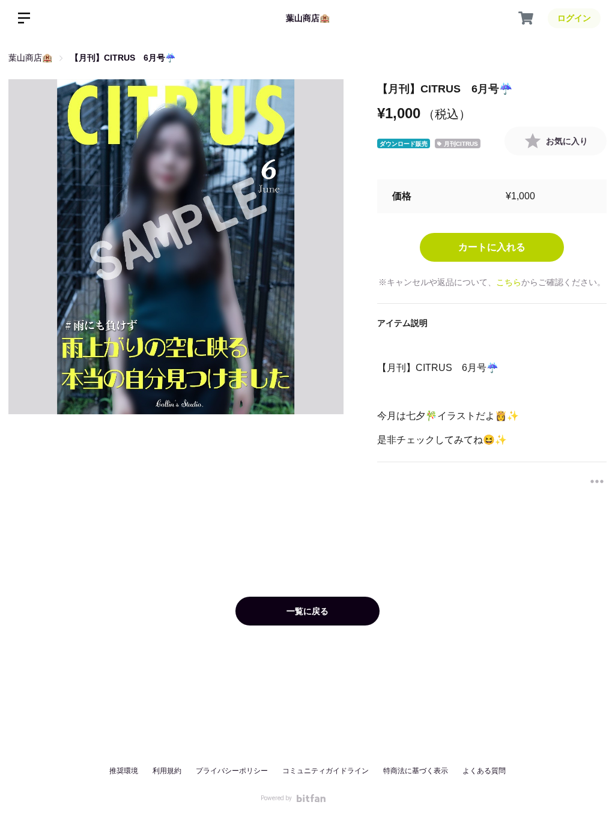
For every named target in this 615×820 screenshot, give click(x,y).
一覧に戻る (307, 611)
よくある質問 (484, 770)
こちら (508, 282)
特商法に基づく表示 (415, 771)
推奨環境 (123, 771)
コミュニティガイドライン (325, 771)
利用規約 (167, 771)
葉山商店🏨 (308, 18)
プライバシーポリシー (232, 771)
